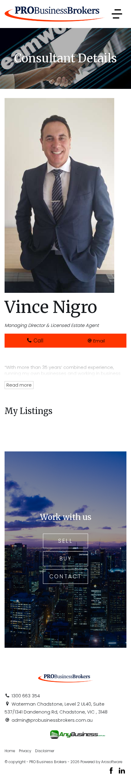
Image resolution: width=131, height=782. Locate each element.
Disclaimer (44, 751)
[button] (96, 341)
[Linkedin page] (121, 771)
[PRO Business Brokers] (54, 14)
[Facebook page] (112, 771)
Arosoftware (111, 761)
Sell (65, 541)
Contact (65, 576)
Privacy (25, 751)
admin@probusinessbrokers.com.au (52, 720)
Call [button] (37, 340)
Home (10, 751)
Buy (65, 558)
